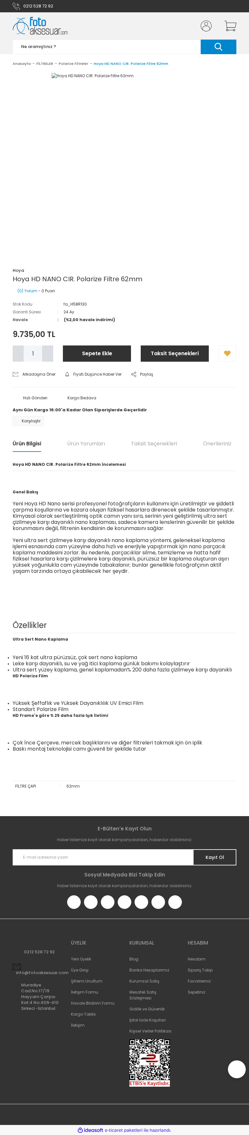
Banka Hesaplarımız (149, 970)
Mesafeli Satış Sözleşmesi (142, 995)
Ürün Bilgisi (27, 443)
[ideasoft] (90, 1130)
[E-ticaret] (124, 1130)
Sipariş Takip (200, 970)
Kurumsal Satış (144, 981)
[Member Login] (205, 26)
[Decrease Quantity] (18, 353)
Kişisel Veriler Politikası (150, 1031)
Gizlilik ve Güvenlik (147, 1009)
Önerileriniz (217, 443)
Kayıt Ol (215, 857)
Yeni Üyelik (81, 959)
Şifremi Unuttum (86, 981)
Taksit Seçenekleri (175, 353)
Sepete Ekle (97, 353)
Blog (133, 959)
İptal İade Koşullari (147, 1020)
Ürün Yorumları (86, 443)
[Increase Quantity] (47, 353)
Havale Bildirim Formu (92, 1003)
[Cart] (228, 26)
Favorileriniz (199, 981)
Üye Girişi (80, 970)
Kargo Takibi (83, 1014)
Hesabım (197, 959)
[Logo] (40, 26)
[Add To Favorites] (227, 353)
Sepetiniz (196, 992)
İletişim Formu (84, 992)
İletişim (78, 1025)
